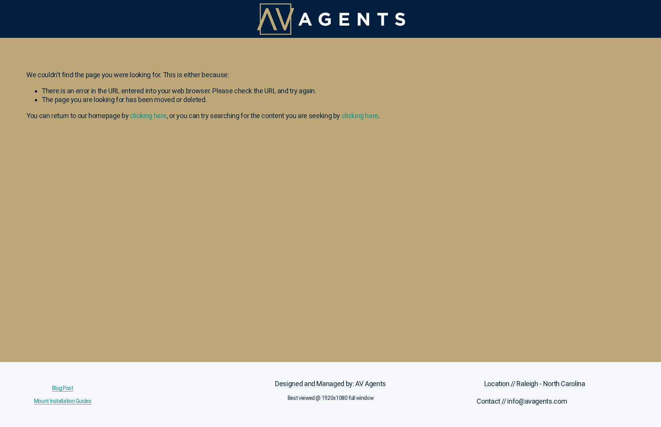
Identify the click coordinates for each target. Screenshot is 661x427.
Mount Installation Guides (62, 401)
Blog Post (62, 388)
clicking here (148, 116)
